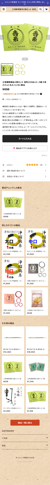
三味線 (4, 438)
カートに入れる (25, 138)
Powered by (22, 461)
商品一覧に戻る (25, 423)
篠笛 (4, 446)
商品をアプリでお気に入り (26, 148)
